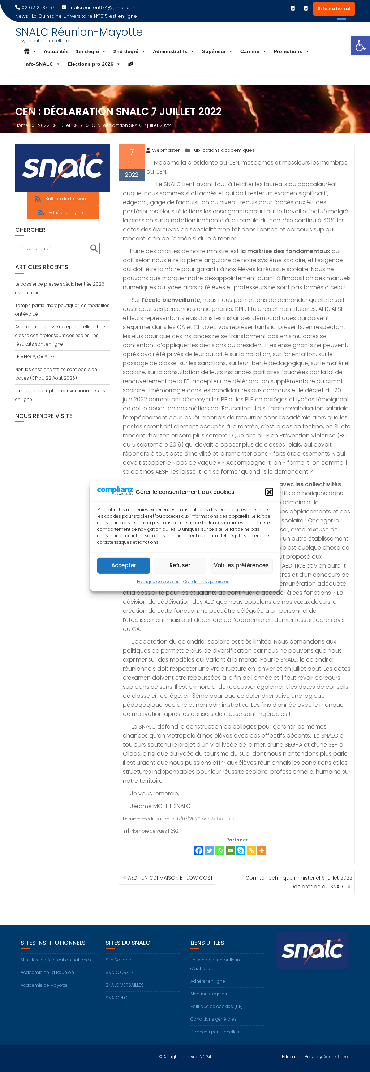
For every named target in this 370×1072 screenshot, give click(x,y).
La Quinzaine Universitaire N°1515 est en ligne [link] (84, 16)
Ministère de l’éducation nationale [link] (57, 960)
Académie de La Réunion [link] (47, 972)
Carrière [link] (249, 51)
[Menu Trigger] (342, 15)
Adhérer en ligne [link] (207, 981)
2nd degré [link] (125, 51)
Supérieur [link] (214, 51)
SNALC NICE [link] (118, 998)
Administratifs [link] (170, 51)
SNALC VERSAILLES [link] (125, 985)
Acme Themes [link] (339, 1057)
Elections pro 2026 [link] (90, 64)
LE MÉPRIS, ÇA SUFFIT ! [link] (37, 357)
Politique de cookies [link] (158, 581)
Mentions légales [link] (208, 994)
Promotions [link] (288, 51)
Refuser (179, 565)
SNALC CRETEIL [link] (121, 972)
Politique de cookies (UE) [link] (216, 1006)
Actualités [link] (56, 51)
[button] (269, 492)
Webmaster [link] (166, 150)
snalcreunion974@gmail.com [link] (102, 7)
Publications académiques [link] (223, 150)
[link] (360, 45)
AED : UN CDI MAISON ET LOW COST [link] (170, 877)
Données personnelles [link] (214, 1032)
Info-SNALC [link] (38, 64)
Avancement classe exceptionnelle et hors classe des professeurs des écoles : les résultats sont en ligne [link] (61, 335)
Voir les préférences (241, 565)
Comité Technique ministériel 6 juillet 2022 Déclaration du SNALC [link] (298, 882)
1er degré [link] (87, 51)
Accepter (123, 565)
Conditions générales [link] (206, 581)
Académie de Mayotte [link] (44, 985)
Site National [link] (119, 960)
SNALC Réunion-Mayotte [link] (79, 32)
